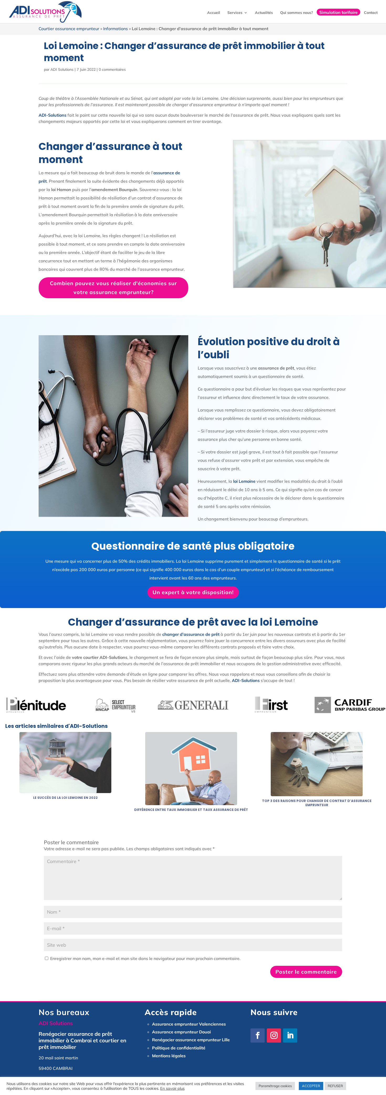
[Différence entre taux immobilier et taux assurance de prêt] (191, 802)
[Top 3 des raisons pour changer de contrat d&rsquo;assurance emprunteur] (317, 793)
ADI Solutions (62, 69)
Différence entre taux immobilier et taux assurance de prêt (191, 809)
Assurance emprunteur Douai (181, 1031)
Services (234, 13)
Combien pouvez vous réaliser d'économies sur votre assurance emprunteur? (113, 287)
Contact (371, 13)
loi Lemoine (244, 481)
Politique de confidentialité (178, 1047)
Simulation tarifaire (338, 12)
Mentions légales (169, 1055)
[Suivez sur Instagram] (274, 1035)
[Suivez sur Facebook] (258, 1035)
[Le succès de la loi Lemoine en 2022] (65, 790)
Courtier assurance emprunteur (69, 28)
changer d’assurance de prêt (191, 634)
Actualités (264, 13)
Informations (115, 28)
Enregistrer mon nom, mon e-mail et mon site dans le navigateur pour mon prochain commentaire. (145, 958)
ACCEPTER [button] (311, 1086)
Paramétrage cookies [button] (275, 1086)
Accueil (213, 13)
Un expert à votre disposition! (193, 592)
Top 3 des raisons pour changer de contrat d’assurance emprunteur (317, 803)
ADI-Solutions (246, 680)
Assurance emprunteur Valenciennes (189, 1024)
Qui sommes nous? (296, 13)
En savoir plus (172, 1088)
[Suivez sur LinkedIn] (290, 1035)
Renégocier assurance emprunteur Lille (191, 1039)
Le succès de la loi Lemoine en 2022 (65, 797)
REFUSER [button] (335, 1086)
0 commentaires (112, 69)
